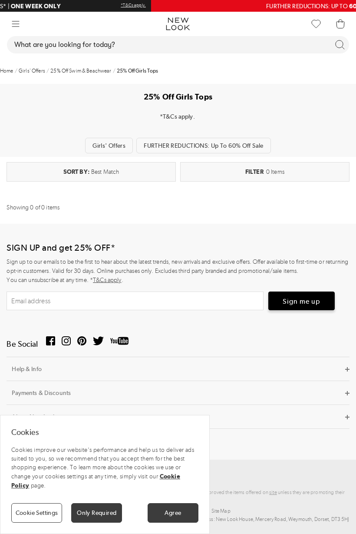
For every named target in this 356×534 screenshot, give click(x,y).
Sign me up (301, 301)
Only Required (96, 512)
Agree (173, 512)
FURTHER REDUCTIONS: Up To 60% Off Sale (203, 145)
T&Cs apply (107, 280)
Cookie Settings (37, 512)
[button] (15, 24)
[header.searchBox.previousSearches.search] (340, 44)
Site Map (221, 511)
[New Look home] (178, 24)
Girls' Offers (108, 145)
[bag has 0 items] (340, 24)
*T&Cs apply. (21, 5)
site (273, 492)
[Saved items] (316, 24)
